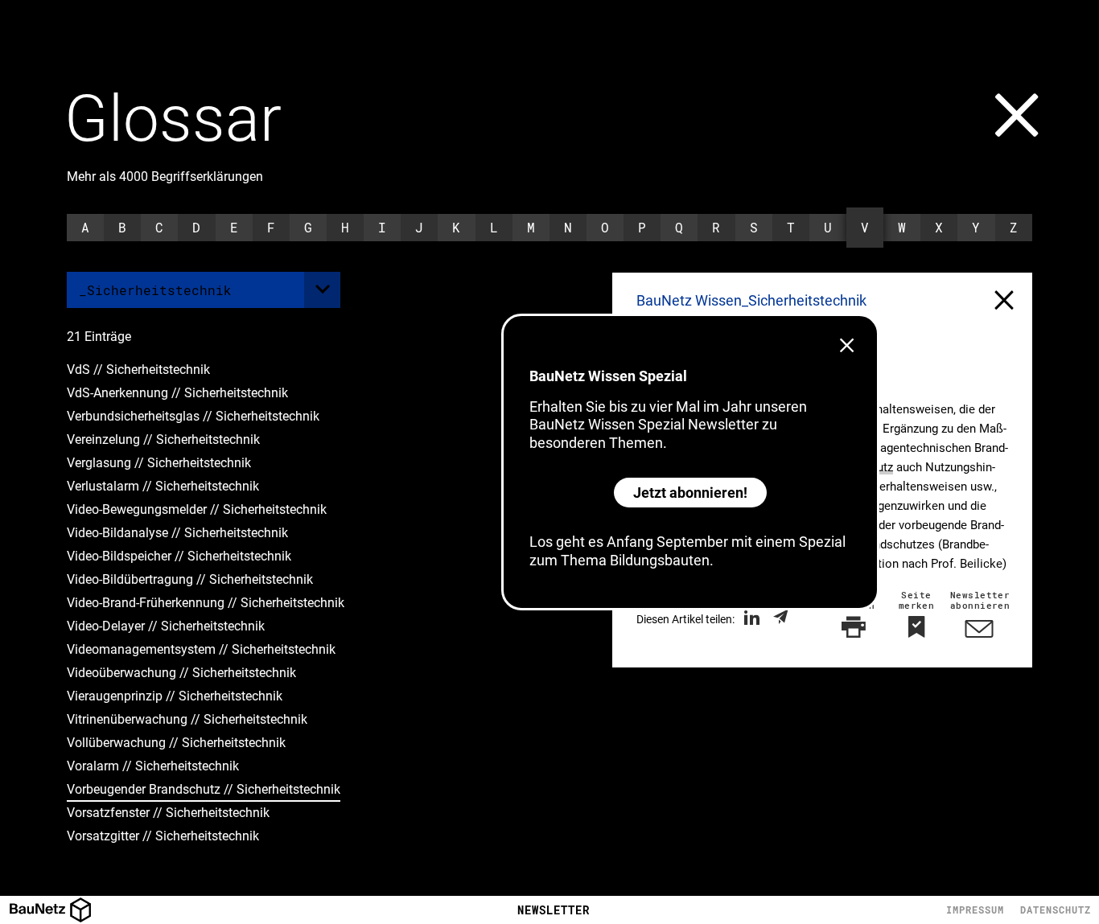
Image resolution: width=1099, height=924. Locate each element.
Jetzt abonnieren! (690, 492)
